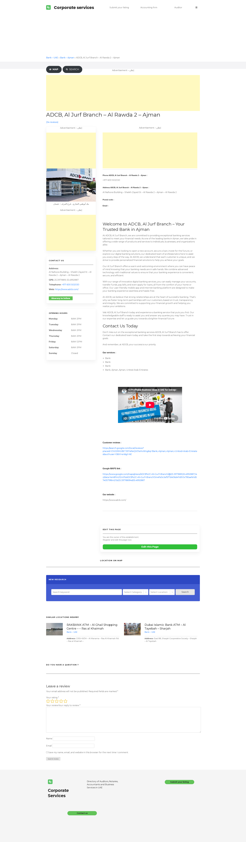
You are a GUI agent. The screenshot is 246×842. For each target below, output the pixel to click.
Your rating (52, 697)
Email (49, 746)
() (52, 122)
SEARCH (73, 69)
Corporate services (74, 7)
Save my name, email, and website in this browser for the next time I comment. (88, 752)
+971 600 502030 (70, 284)
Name (49, 738)
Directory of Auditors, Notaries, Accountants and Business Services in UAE (102, 784)
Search (185, 592)
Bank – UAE (52, 57)
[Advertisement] (123, 34)
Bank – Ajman (67, 57)
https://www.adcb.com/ (66, 289)
